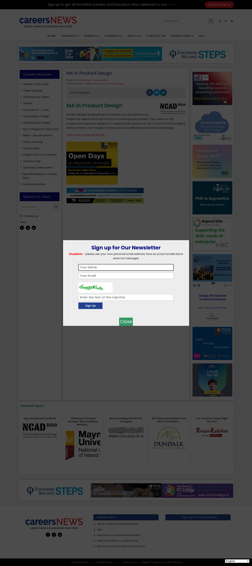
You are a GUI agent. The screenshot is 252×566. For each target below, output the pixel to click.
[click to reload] (95, 287)
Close (126, 322)
